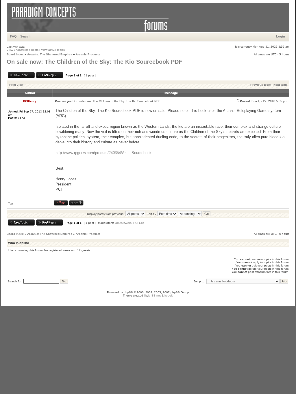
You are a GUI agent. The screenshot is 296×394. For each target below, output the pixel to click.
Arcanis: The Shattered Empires (49, 54)
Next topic (280, 84)
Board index (15, 54)
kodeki (168, 295)
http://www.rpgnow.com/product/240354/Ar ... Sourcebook (103, 153)
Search (25, 36)
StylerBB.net (152, 295)
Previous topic (260, 84)
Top (10, 203)
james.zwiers (123, 222)
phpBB (128, 292)
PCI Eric (138, 222)
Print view (16, 84)
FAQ (13, 36)
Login (280, 36)
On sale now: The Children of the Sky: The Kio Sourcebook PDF (94, 62)
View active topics (53, 49)
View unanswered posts (22, 49)
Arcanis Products (88, 54)
